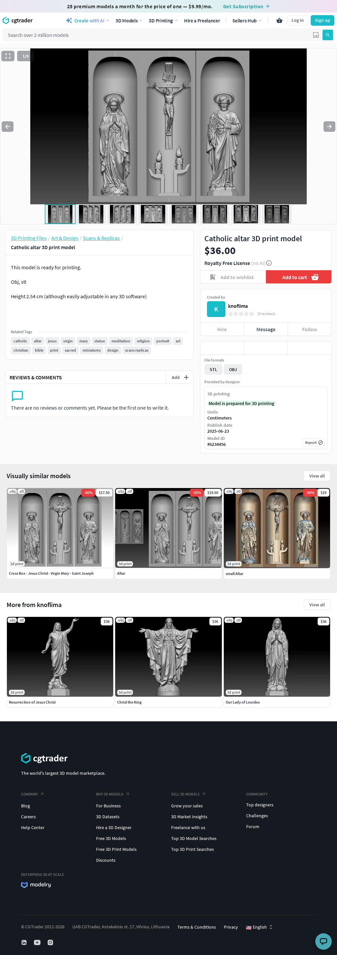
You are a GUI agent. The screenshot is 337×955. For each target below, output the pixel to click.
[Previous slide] (7, 126)
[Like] (222, 348)
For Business (108, 806)
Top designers (259, 805)
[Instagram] (51, 942)
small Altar (234, 573)
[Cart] (279, 20)
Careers (28, 817)
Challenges (257, 816)
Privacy (231, 927)
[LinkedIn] (25, 942)
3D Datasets (107, 817)
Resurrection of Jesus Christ (32, 702)
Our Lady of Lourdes (243, 702)
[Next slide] (329, 126)
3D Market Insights (189, 817)
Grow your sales (187, 806)
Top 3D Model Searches (194, 838)
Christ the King (129, 702)
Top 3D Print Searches (192, 849)
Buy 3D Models (109, 794)
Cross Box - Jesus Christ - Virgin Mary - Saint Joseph (51, 573)
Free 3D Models (111, 838)
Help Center (32, 827)
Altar (121, 573)
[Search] (328, 35)
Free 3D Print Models (116, 849)
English (256, 927)
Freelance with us (188, 827)
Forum (252, 826)
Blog (25, 806)
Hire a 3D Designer (114, 827)
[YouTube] (38, 942)
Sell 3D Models (185, 794)
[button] (316, 35)
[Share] (309, 348)
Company (29, 794)
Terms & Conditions (196, 927)
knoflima (238, 306)
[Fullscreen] (7, 56)
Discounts (106, 860)
